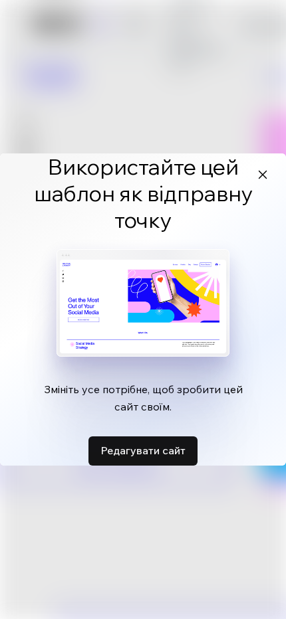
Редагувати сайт (143, 450)
